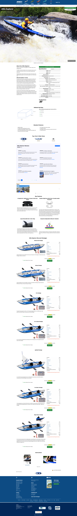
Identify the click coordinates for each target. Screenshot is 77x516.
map (23, 506)
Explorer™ (24, 5)
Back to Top (38, 466)
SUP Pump (48, 274)
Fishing (17, 492)
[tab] (35, 193)
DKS (47, 244)
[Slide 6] (42, 61)
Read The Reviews (38, 5)
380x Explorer (17, 485)
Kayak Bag (48, 245)
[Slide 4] (39, 61)
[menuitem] (26, 2)
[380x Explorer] (38, 473)
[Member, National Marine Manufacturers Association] (57, 508)
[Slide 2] (36, 61)
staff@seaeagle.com (30, 506)
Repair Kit (48, 250)
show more (19, 154)
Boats (32, 482)
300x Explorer (17, 484)
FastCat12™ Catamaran (34, 484)
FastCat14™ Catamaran (34, 485)
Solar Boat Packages (35, 496)
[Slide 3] (37, 61)
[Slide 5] (40, 61)
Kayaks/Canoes (20, 5)
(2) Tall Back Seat (48, 328)
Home (17, 5)
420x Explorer (17, 486)
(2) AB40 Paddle (48, 392)
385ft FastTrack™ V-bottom (19, 481)
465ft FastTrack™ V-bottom (19, 482)
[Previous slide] (18, 189)
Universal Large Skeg (49, 275)
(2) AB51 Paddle (48, 327)
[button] (26, 2)
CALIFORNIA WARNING (57, 470)
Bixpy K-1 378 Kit (48, 424)
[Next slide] (59, 189)
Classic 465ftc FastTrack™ (19, 483)
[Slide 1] (34, 61)
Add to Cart (50, 260)
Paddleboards (34, 492)
